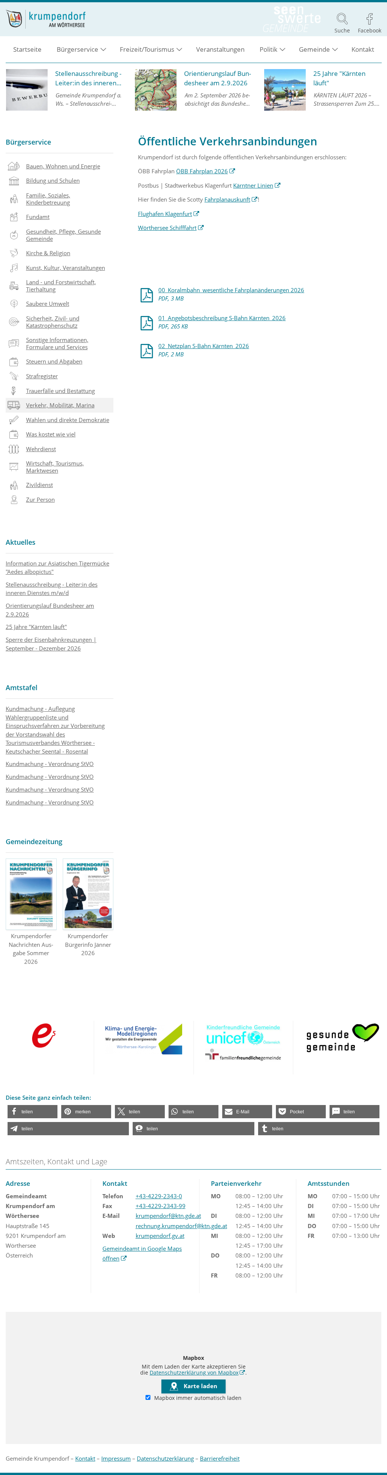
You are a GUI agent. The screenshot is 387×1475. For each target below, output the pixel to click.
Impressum (116, 1458)
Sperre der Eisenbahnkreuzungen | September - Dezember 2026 (51, 644)
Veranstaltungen (220, 49)
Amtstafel (21, 687)
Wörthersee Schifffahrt (171, 227)
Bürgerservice (28, 141)
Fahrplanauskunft (231, 199)
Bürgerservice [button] (77, 49)
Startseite (27, 49)
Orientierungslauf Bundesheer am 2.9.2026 (50, 610)
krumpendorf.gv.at (160, 1235)
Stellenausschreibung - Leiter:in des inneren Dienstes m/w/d (52, 589)
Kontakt (362, 49)
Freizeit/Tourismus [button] (147, 49)
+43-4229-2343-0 (159, 1196)
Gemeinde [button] (314, 49)
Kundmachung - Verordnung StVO (50, 764)
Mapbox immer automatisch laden (197, 1398)
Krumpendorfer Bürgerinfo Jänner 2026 (88, 944)
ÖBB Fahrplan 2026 (205, 171)
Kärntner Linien (257, 185)
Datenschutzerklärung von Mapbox (197, 1372)
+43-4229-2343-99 (161, 1206)
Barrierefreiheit (220, 1458)
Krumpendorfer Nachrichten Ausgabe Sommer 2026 (31, 948)
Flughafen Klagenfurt (169, 213)
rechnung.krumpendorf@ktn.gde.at (181, 1226)
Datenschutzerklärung (165, 1458)
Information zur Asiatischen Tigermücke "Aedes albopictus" (57, 567)
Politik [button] (268, 49)
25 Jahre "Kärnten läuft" (36, 626)
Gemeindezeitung (34, 841)
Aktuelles (21, 542)
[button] (32, 1111)
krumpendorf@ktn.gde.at (168, 1215)
